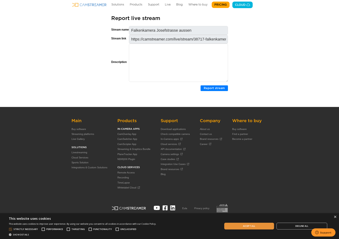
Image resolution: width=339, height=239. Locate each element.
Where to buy (197, 4)
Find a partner (240, 134)
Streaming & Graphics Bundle (133, 149)
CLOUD (240, 5)
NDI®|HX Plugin (126, 159)
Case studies (168, 159)
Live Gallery (78, 139)
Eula (184, 208)
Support (153, 4)
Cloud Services (80, 157)
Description (119, 61)
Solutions (117, 4)
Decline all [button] (301, 226)
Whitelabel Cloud (126, 187)
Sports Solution (80, 162)
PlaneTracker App (127, 154)
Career (204, 144)
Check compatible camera (175, 134)
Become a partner (242, 139)
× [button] (335, 217)
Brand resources (170, 169)
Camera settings (170, 154)
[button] (82, 234)
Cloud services (169, 144)
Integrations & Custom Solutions (89, 167)
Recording (123, 177)
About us (205, 129)
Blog (179, 4)
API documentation (171, 149)
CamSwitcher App (127, 139)
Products (136, 4)
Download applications (173, 129)
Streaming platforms (83, 134)
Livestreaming (79, 152)
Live (168, 4)
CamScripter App (126, 144)
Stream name (120, 29)
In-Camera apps (170, 139)
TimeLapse (123, 182)
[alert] (169, 226)
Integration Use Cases (173, 164)
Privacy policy (201, 208)
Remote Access (126, 172)
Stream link (118, 38)
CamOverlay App (126, 134)
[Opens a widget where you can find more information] (323, 232)
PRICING (220, 4)
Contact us (206, 134)
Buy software (79, 129)
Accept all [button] (249, 226)
